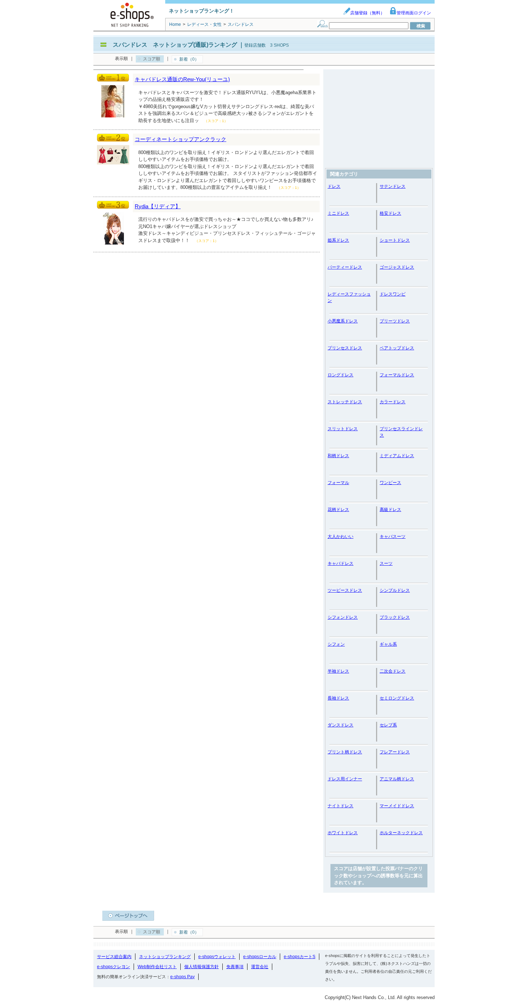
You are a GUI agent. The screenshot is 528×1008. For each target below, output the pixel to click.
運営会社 (259, 966)
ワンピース (390, 482)
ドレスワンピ (393, 294)
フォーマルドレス (397, 374)
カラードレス (393, 401)
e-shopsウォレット (217, 956)
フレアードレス (395, 751)
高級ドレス (390, 509)
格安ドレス (390, 213)
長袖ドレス (338, 698)
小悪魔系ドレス (343, 321)
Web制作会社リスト (157, 966)
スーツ (386, 563)
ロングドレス (340, 374)
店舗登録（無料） (367, 12)
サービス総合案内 (114, 956)
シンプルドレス (395, 590)
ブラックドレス (395, 617)
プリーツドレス (395, 321)
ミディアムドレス (397, 455)
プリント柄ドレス (345, 751)
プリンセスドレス (345, 347)
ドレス (334, 186)
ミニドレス (338, 213)
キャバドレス (340, 563)
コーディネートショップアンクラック (180, 139)
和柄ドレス (338, 455)
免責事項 (235, 966)
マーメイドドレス (397, 805)
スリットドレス (343, 428)
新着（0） (189, 59)
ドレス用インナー (345, 778)
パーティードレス (345, 267)
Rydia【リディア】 (158, 206)
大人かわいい (340, 536)
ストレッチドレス (345, 401)
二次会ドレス (393, 671)
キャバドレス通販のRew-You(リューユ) (182, 79)
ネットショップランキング (165, 956)
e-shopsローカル (259, 956)
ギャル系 (388, 644)
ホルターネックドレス (401, 832)
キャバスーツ (393, 536)
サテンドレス (393, 186)
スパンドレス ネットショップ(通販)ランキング (175, 45)
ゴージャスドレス (397, 267)
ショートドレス (395, 240)
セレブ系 (388, 725)
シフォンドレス (343, 617)
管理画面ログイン (414, 12)
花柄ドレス (338, 509)
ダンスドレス (340, 725)
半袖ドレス (338, 671)
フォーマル (338, 482)
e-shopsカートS (299, 956)
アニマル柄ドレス (397, 778)
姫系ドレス (338, 240)
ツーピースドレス (345, 590)
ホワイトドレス (343, 832)
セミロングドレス (397, 698)
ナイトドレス (340, 805)
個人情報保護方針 (201, 966)
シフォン (336, 644)
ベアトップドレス (397, 347)
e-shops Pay (182, 976)
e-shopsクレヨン (113, 966)
